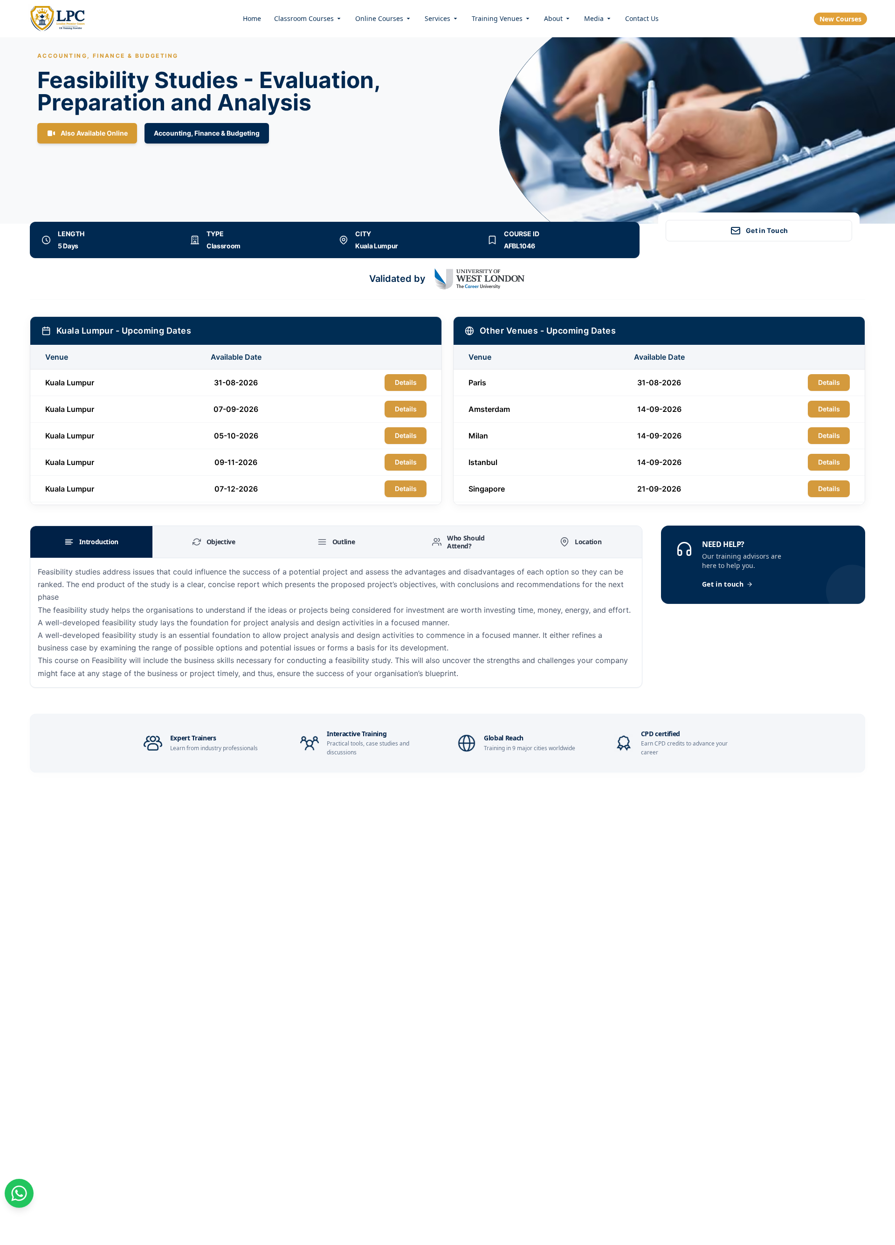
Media (594, 18)
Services (437, 18)
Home (252, 18)
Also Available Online (94, 133)
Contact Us (642, 18)
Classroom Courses (304, 18)
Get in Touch (767, 230)
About (553, 18)
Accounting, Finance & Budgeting (207, 133)
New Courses (840, 18)
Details (406, 382)
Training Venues (497, 18)
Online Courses (379, 18)
